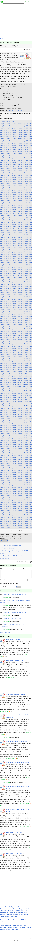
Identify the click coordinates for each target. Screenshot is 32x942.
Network (20, 912)
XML (15, 916)
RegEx (15, 927)
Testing (7, 916)
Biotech (7, 907)
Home (2, 38)
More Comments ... (6, 632)
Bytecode (14, 907)
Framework (4, 909)
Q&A (23, 927)
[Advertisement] (16, 20)
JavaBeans (11, 910)
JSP (25, 910)
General (15, 909)
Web (12, 916)
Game (10, 909)
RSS (22, 920)
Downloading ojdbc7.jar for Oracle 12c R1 (15, 612)
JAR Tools (3, 910)
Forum (17, 929)
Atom (26, 920)
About (10, 920)
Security (15, 914)
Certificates (8, 927)
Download (4, 541)
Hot (6, 920)
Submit (18, 587)
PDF (25, 912)
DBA (14, 925)
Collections (16, 920)
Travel (8, 929)
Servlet (26, 914)
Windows (20, 925)
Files (2, 927)
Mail (8, 912)
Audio (2, 907)
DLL (28, 925)
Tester (2, 925)
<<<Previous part (7, 121)
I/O (26, 909)
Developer (8, 925)
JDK (22, 910)
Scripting (9, 914)
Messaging (13, 912)
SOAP (2, 916)
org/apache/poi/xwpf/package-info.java (16, 389)
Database (21, 907)
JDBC (8, 38)
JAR (24, 925)
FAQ (12, 929)
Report (2, 914)
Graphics (22, 909)
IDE (29, 909)
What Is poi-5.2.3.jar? (8, 548)
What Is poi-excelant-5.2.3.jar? (11, 545)
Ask (1, 922)
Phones (2, 929)
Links (20, 927)
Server (21, 914)
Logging (3, 912)
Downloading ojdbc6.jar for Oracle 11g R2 (15, 594)
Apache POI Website (16, 110)
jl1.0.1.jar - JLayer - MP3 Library (12, 618)
